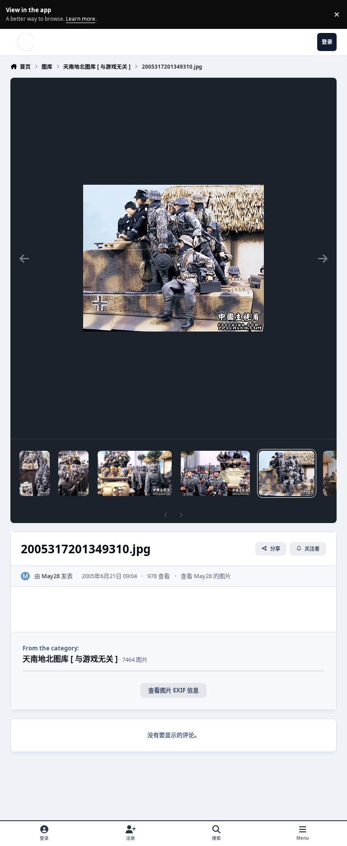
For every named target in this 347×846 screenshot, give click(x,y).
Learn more (15, 14)
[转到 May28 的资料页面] (25, 576)
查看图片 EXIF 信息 (173, 690)
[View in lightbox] (173, 258)
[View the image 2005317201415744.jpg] (215, 473)
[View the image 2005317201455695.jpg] (34, 473)
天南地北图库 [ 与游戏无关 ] (70, 659)
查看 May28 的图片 (206, 576)
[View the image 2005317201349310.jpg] (286, 473)
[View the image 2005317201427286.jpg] (135, 473)
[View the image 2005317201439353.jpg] (73, 473)
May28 (51, 576)
